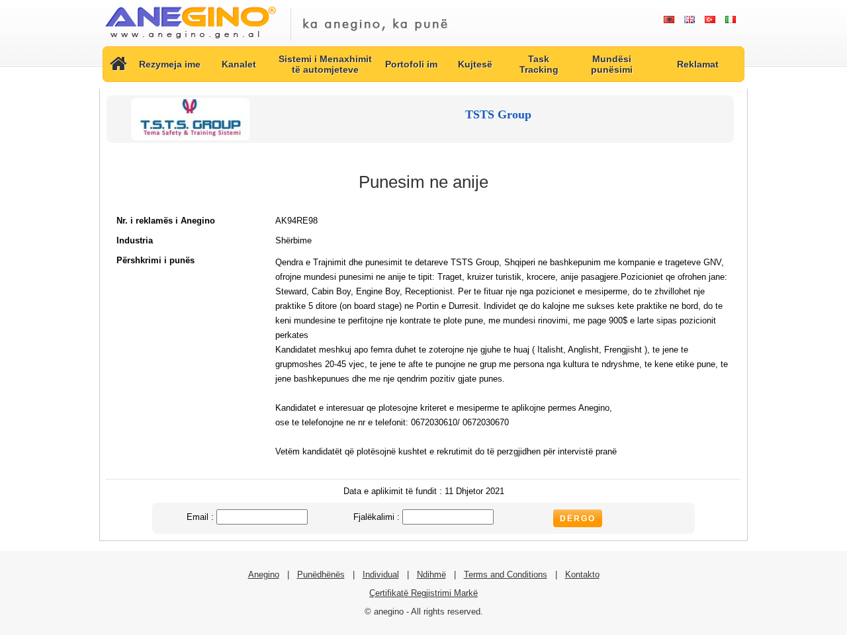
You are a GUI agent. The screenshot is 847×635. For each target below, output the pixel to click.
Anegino (263, 574)
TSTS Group (498, 114)
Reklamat (698, 64)
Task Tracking (538, 64)
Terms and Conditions (505, 574)
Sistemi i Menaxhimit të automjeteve (325, 64)
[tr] (709, 20)
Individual (381, 574)
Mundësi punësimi (612, 64)
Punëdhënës (321, 574)
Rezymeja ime (170, 64)
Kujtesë (475, 64)
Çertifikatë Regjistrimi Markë (423, 593)
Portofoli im (411, 64)
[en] (689, 20)
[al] (668, 20)
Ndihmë (431, 574)
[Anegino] (190, 39)
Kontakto (582, 574)
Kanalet (239, 64)
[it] (730, 20)
